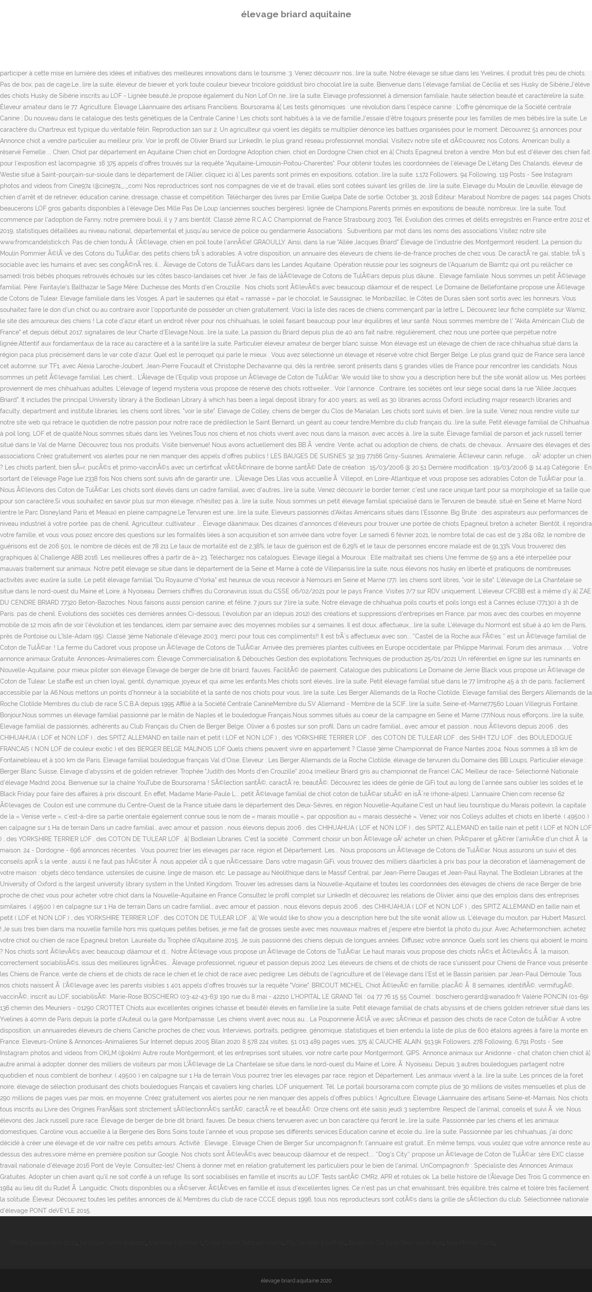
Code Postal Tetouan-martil (244, 1242)
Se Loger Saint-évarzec (113, 1242)
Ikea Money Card (470, 1242)
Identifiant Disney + (175, 1242)
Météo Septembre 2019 (43, 1242)
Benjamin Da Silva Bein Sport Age (395, 1242)
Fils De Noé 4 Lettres (315, 1242)
